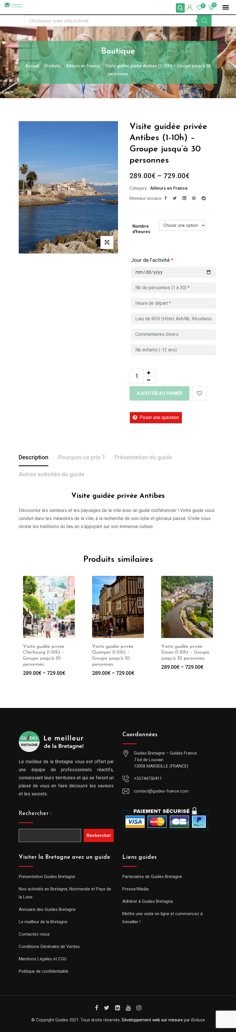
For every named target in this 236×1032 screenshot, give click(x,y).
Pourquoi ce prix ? (81, 457)
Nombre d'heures (141, 229)
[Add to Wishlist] (199, 393)
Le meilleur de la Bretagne (43, 921)
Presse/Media (135, 889)
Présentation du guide (143, 457)
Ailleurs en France (169, 188)
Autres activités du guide (51, 474)
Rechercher (99, 835)
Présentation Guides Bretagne (47, 876)
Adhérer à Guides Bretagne (147, 901)
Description (33, 457)
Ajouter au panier (159, 393)
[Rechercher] (204, 20)
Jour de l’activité (152, 260)
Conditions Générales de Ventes (49, 946)
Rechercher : (35, 813)
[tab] (33, 457)
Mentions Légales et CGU (42, 958)
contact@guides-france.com (161, 791)
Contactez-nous (34, 934)
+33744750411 (148, 778)
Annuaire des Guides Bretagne (47, 909)
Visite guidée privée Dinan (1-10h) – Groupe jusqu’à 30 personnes (185, 652)
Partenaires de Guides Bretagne (152, 876)
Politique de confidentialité (43, 971)
